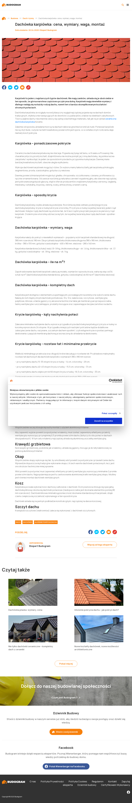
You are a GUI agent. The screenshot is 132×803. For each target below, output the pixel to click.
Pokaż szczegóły (109, 413)
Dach (18, 522)
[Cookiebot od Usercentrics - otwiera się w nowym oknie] (111, 381)
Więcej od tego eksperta (99, 544)
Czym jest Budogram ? (64, 697)
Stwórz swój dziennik (67, 731)
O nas (33, 781)
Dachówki (27, 522)
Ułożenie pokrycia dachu (46, 522)
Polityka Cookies (78, 781)
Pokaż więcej (66, 663)
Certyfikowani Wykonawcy (115, 784)
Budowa (14, 18)
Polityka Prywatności (52, 781)
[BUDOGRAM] (11, 5)
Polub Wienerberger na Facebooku (67, 766)
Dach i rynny (28, 18)
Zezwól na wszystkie (103, 421)
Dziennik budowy (86, 784)
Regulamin (97, 781)
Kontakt (112, 781)
